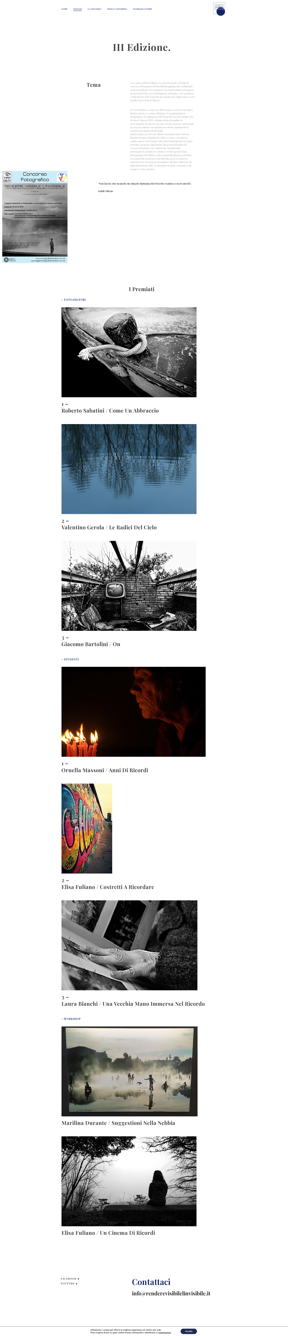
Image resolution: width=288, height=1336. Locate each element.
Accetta (188, 1331)
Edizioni (77, 9)
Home (64, 9)
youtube (68, 1283)
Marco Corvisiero (117, 9)
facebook (68, 1278)
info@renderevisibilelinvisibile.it (171, 1293)
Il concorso (94, 9)
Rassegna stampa (142, 9)
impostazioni (164, 1332)
